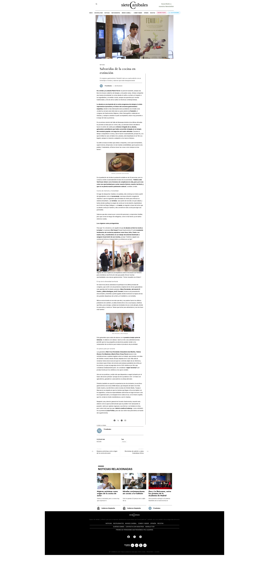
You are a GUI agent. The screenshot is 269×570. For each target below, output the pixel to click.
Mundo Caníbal (126, 12)
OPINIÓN (153, 523)
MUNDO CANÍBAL (131, 523)
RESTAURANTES (118, 523)
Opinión (146, 12)
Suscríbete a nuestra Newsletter (166, 5)
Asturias (124, 441)
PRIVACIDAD (150, 552)
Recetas (152, 12)
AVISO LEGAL (141, 552)
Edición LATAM (99, 12)
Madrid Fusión (161, 12)
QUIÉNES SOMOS (118, 526)
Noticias (107, 12)
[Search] (96, 4)
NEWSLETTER (149, 526)
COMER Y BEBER (143, 523)
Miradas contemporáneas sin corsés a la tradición (134, 492)
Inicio (91, 12)
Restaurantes (116, 12)
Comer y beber (138, 12)
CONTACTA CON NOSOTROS (135, 526)
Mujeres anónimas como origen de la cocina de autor (107, 493)
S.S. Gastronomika (173, 12)
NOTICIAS (109, 523)
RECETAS (160, 523)
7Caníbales (107, 429)
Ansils (130, 129)
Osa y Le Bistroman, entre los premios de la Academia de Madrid (160, 493)
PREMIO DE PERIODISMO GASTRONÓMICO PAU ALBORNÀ (134, 530)
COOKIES (157, 552)
